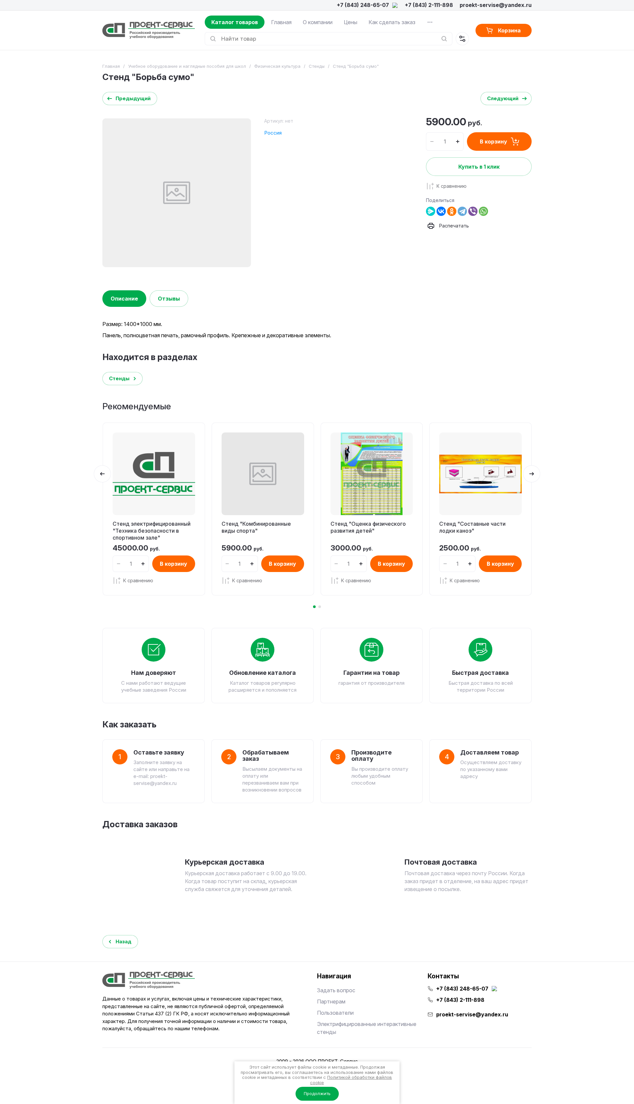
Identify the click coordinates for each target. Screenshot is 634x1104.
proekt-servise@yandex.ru (496, 5)
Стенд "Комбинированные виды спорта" (256, 527)
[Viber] (472, 211)
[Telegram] (462, 211)
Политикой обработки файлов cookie (351, 1080)
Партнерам (331, 1001)
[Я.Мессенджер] (430, 211)
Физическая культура (277, 66)
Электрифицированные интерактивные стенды (366, 1028)
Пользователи (335, 1012)
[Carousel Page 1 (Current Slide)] (314, 606)
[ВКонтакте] (441, 211)
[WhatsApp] (483, 211)
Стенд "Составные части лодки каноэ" (472, 527)
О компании (318, 22)
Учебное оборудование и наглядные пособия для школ (187, 66)
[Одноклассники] (451, 211)
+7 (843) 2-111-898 (429, 5)
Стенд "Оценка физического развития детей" (368, 527)
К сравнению (452, 186)
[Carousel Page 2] (319, 606)
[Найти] (444, 38)
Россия (273, 133)
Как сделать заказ (392, 22)
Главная (281, 22)
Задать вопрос (336, 990)
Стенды (317, 66)
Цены (350, 22)
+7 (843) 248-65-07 (363, 5)
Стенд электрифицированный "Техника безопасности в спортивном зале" (152, 530)
